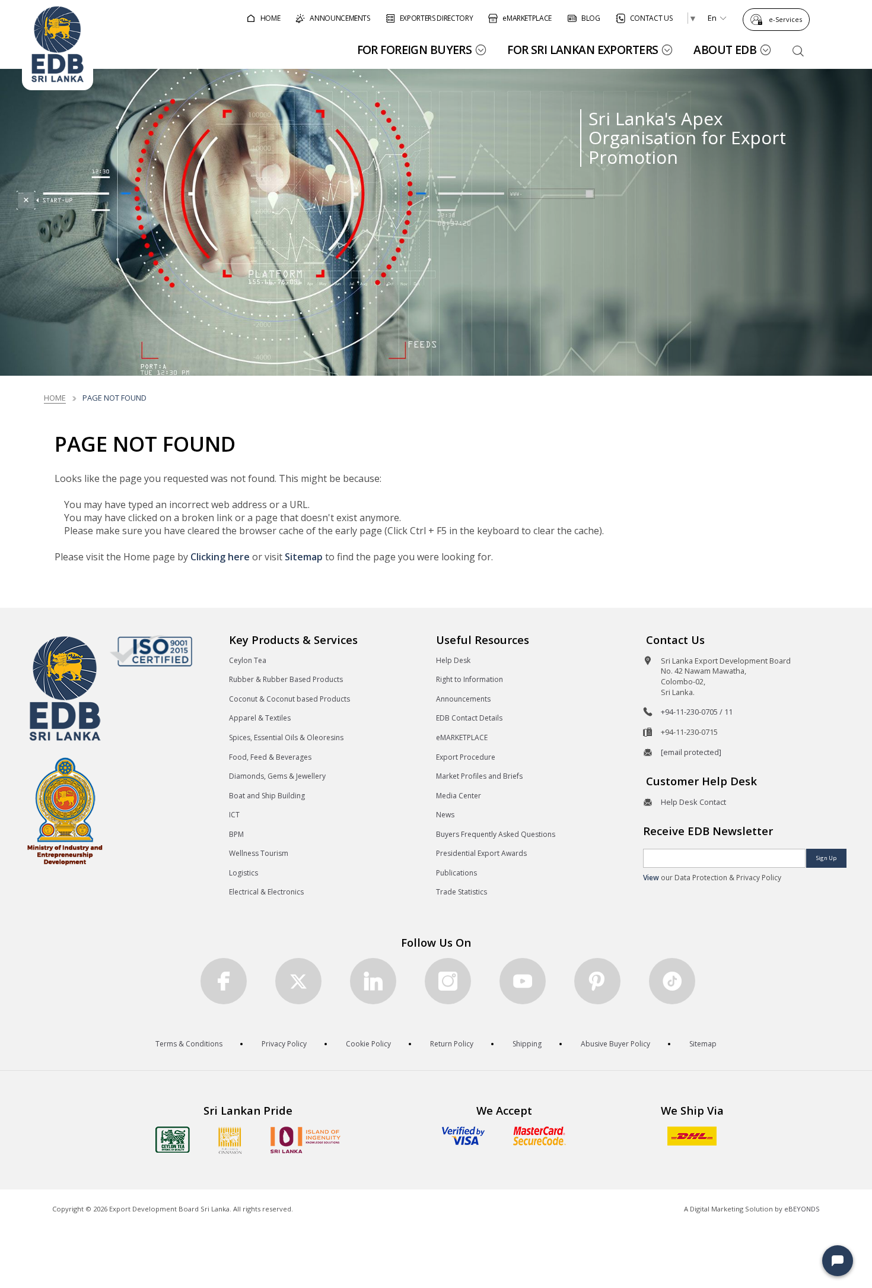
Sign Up (826, 858)
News (445, 815)
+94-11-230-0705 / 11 (697, 711)
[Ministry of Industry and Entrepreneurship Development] (65, 810)
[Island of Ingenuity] (305, 1140)
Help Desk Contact (693, 802)
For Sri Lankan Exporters (582, 50)
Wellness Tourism (258, 853)
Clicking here (220, 556)
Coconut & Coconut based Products (289, 699)
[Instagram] (448, 981)
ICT (234, 815)
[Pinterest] (597, 981)
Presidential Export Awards (481, 853)
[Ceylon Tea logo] (172, 1140)
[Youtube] (522, 981)
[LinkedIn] (373, 981)
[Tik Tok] (672, 981)
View (651, 878)
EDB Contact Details (469, 718)
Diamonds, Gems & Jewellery (277, 776)
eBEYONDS (802, 1208)
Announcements (463, 699)
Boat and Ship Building (267, 796)
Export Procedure (465, 757)
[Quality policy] (151, 650)
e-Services (785, 19)
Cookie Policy (368, 1044)
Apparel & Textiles (260, 718)
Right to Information (469, 679)
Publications (456, 873)
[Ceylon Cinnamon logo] (230, 1140)
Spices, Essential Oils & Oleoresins (286, 737)
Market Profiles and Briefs (479, 776)
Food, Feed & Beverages (270, 757)
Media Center (458, 796)
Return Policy (451, 1044)
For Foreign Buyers (414, 50)
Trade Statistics (461, 892)
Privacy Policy (284, 1044)
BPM (236, 834)
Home (55, 397)
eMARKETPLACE (462, 737)
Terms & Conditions (188, 1044)
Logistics (243, 873)
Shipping (527, 1044)
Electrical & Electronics (266, 892)
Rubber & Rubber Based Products (286, 679)
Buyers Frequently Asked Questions (495, 834)
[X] (298, 981)
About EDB (724, 50)
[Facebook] (224, 981)
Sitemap (304, 556)
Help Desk (453, 660)
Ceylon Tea (247, 660)
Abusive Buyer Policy (615, 1044)
